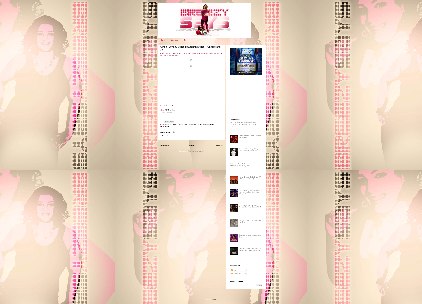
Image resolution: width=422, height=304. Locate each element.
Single (200, 124)
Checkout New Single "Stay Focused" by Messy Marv (248, 150)
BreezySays (168, 124)
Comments (237, 273)
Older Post (219, 145)
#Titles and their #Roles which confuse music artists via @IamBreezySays (245, 165)
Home (163, 40)
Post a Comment (167, 136)
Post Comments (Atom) (195, 151)
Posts (235, 270)
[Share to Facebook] (171, 121)
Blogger (214, 299)
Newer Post (164, 145)
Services (174, 40)
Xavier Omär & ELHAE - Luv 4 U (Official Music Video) (250, 178)
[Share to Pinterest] (173, 121)
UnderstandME (164, 126)
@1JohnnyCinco (174, 53)
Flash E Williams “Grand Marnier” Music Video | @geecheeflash (250, 249)
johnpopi (169, 112)
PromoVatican (192, 124)
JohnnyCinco (183, 124)
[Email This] (165, 121)
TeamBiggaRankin (208, 124)
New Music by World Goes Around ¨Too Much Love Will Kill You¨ (250, 207)
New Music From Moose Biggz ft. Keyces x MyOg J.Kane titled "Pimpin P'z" (250, 192)
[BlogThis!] (167, 121)
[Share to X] (169, 121)
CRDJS (175, 124)
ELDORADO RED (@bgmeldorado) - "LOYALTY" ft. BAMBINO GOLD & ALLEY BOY (244, 124)
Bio (185, 40)
